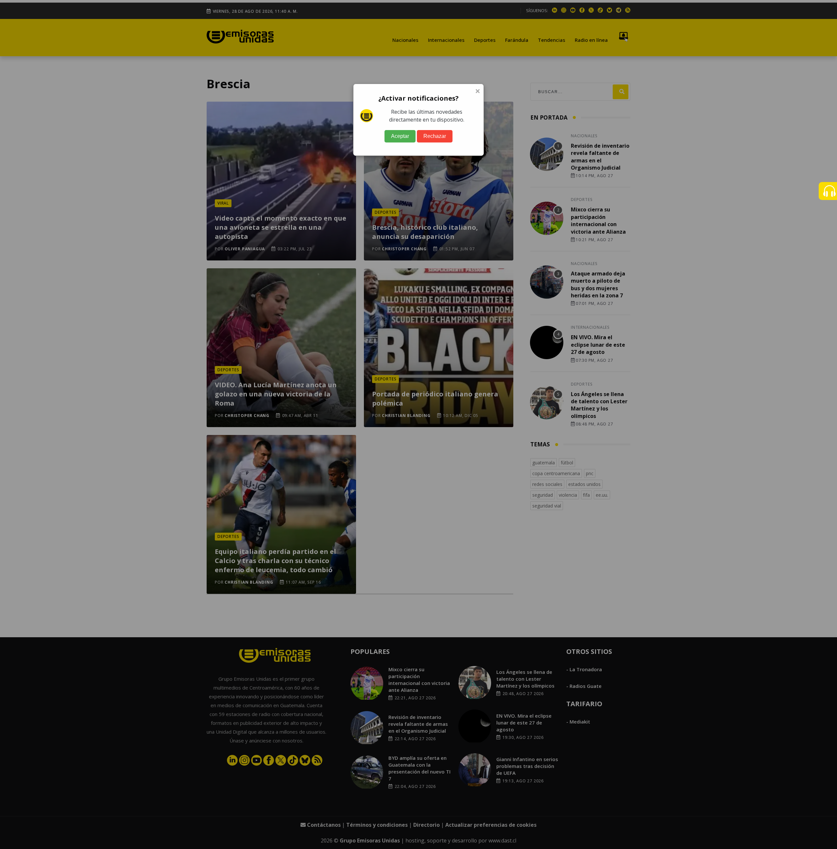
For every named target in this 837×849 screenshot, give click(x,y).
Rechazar (434, 136)
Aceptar (400, 136)
